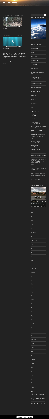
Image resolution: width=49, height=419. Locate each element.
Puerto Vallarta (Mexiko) (33, 339)
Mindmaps (17, 7)
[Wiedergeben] (3, 26)
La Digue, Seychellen (33, 49)
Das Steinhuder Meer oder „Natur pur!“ (35, 150)
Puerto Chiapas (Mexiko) (33, 336)
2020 (36, 393)
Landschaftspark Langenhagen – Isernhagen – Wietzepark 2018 (38, 175)
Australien (32, 217)
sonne (37, 402)
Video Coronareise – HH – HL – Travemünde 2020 (13, 35)
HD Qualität (9, 48)
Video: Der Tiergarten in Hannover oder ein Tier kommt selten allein (38, 126)
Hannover (32, 263)
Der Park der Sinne (33, 118)
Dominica (32, 244)
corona (34, 394)
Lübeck (31, 300)
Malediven (32, 308)
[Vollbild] (20, 26)
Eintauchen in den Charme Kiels (34, 74)
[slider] (11, 26)
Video (31, 382)
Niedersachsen (32, 323)
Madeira (31, 303)
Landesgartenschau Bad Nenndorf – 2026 (35, 48)
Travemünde (32, 375)
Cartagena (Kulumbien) (33, 233)
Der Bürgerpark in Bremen (34, 114)
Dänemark (32, 241)
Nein (25, 417)
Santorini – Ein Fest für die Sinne (34, 60)
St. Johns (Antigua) (33, 362)
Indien (31, 276)
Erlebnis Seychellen (33, 395)
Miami (31, 315)
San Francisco (32, 347)
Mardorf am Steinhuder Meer (34, 110)
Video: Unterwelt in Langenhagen (34, 145)
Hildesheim (32, 267)
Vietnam (32, 383)
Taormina (32, 367)
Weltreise (32, 386)
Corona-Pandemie (19, 56)
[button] (12, 22)
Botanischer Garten (43, 393)
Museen (43, 398)
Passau (31, 327)
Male (31, 307)
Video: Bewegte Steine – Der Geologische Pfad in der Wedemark (38, 123)
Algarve (31, 216)
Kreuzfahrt (32, 292)
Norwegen (32, 324)
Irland (31, 279)
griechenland (44, 395)
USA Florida (32, 379)
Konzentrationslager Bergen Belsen (35, 127)
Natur (31, 399)
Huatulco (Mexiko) (33, 272)
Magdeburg (32, 45)
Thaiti (31, 371)
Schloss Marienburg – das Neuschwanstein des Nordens (37, 106)
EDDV (37, 394)
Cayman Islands (32, 237)
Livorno (31, 296)
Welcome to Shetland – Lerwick (34, 56)
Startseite (9, 7)
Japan (31, 283)
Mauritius (32, 312)
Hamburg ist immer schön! (34, 95)
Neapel (31, 319)
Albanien (32, 212)
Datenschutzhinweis (29, 7)
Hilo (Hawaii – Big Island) (33, 268)
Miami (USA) (32, 316)
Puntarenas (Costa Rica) (33, 340)
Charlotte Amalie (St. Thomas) (34, 240)
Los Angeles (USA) (33, 299)
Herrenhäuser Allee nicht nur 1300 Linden (35, 149)
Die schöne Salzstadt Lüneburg (34, 68)
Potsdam (32, 335)
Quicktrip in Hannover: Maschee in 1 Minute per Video (37, 136)
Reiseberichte (32, 343)
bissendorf (38, 393)
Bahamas (32, 220)
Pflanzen (44, 399)
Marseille (32, 311)
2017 (31, 393)
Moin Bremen (32, 94)
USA (31, 378)
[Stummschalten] (19, 26)
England (31, 248)
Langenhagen (37, 398)
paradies (39, 399)
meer (40, 398)
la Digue (34, 398)
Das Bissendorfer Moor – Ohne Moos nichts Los (13, 15)
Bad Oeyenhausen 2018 (33, 178)
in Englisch (32, 275)
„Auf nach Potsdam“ (33, 131)
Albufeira (32, 213)
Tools (31, 374)
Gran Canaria (40, 395)
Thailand (32, 370)
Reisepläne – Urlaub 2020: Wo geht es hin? (35, 179)
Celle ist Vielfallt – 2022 (33, 99)
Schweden (32, 351)
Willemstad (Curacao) (33, 387)
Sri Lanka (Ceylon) (33, 359)
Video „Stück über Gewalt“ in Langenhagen (35, 141)
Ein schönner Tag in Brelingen (34, 103)
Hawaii (31, 264)
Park (41, 399)
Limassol (32, 295)
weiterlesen (4, 30)
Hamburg (32, 260)
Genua (31, 256)
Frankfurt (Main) (32, 252)
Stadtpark (42, 402)
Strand (31, 403)
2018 (33, 393)
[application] (12, 22)
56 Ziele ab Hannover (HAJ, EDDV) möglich (35, 91)
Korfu (31, 291)
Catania (31, 236)
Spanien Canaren (33, 358)
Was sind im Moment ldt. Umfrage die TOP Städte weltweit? (37, 98)
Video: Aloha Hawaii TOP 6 (34, 90)
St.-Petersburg (32, 363)
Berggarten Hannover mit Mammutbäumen (36, 44)
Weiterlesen (30, 417)
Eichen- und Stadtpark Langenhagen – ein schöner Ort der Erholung (38, 155)
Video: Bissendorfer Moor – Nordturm (35, 115)
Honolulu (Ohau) (32, 271)
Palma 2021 (32, 107)
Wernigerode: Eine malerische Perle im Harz (36, 77)
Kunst (31, 398)
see (31, 402)
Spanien (31, 355)
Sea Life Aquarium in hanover (34, 64)
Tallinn (31, 366)
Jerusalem (32, 284)
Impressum (24, 7)
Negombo (32, 320)
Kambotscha (32, 287)
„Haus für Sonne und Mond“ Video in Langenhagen (36, 142)
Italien (31, 280)
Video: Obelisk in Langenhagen (34, 146)
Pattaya (31, 328)
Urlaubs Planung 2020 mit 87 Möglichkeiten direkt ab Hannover (38, 167)
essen (37, 395)
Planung (31, 331)
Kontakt (21, 7)
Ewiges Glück (32, 52)
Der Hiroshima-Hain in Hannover (34, 119)
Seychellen (34, 402)
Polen (31, 332)
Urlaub (37, 403)
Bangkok (32, 221)
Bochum (32, 224)
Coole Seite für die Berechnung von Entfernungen (36, 83)
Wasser (44, 403)
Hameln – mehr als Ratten (34, 71)
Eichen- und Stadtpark (41, 394)
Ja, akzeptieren (20, 417)
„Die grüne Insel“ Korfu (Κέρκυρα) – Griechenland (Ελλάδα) (37, 170)
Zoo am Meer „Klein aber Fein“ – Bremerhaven (36, 111)
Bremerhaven (32, 229)
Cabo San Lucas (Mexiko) (33, 232)
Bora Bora (32, 225)
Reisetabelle (13, 7)
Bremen (31, 228)
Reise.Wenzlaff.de (10, 2)
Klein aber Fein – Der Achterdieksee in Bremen (36, 87)
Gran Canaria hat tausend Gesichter (35, 102)
